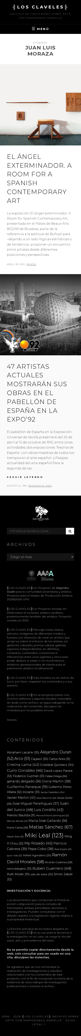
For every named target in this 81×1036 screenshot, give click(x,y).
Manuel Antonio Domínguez (52, 815)
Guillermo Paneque (27, 787)
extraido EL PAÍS (40, 485)
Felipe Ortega (56, 776)
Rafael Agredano (37, 855)
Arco (22, 758)
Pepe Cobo (40, 849)
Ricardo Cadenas (58, 862)
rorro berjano (19, 868)
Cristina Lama (23, 764)
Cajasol (39, 759)
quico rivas (14, 855)
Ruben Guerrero (51, 868)
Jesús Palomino (46, 798)
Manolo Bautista (21, 815)
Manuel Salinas (17, 821)
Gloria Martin (56, 781)
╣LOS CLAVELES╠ (40, 7)
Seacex (31, 264)
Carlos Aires (59, 759)
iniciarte (31, 792)
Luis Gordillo (49, 810)
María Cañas (17, 827)
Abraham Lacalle (23, 752)
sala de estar (41, 874)
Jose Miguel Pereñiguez (35, 803)
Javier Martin (21, 797)
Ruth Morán (18, 874)
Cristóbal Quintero (57, 765)
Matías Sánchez (51, 827)
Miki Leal (44, 835)
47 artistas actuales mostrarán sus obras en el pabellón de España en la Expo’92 (37, 393)
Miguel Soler (15, 836)
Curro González (25, 770)
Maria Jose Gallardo (48, 821)
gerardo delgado (24, 781)
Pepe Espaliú (63, 849)
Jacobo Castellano (52, 792)
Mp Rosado (38, 843)
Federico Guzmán (29, 776)
